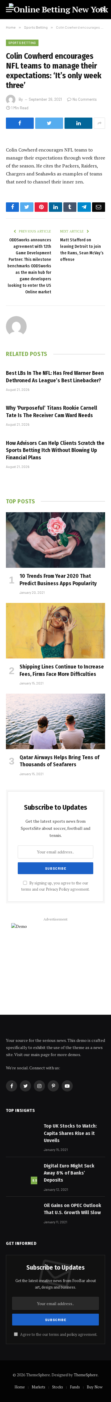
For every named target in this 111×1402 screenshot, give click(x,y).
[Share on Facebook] (20, 123)
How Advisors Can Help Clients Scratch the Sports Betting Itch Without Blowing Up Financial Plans (55, 450)
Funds (75, 1387)
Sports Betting (22, 43)
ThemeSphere (86, 1374)
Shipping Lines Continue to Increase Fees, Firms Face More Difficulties (62, 670)
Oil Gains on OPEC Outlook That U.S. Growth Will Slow (72, 1209)
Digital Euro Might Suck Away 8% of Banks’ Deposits (69, 1173)
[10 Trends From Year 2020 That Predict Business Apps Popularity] (55, 540)
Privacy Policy (57, 889)
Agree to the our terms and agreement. (58, 1334)
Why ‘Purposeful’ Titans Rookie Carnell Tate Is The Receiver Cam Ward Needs (51, 411)
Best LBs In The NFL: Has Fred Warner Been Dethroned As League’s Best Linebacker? (55, 376)
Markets (38, 1387)
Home (20, 1387)
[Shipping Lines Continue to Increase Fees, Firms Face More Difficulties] (55, 630)
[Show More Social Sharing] (99, 123)
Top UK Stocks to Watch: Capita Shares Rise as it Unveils (70, 1133)
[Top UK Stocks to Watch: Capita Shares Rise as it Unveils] (22, 1133)
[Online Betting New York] (58, 9)
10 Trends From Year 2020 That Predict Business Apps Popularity (58, 579)
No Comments (85, 99)
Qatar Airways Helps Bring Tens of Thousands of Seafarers (59, 761)
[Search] (102, 9)
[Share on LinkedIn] (78, 123)
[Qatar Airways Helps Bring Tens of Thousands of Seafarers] (55, 721)
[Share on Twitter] (49, 123)
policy (72, 1334)
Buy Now (94, 1387)
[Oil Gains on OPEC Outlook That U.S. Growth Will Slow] (22, 1212)
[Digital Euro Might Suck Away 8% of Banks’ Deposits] (22, 1173)
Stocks (57, 1387)
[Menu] (10, 9)
